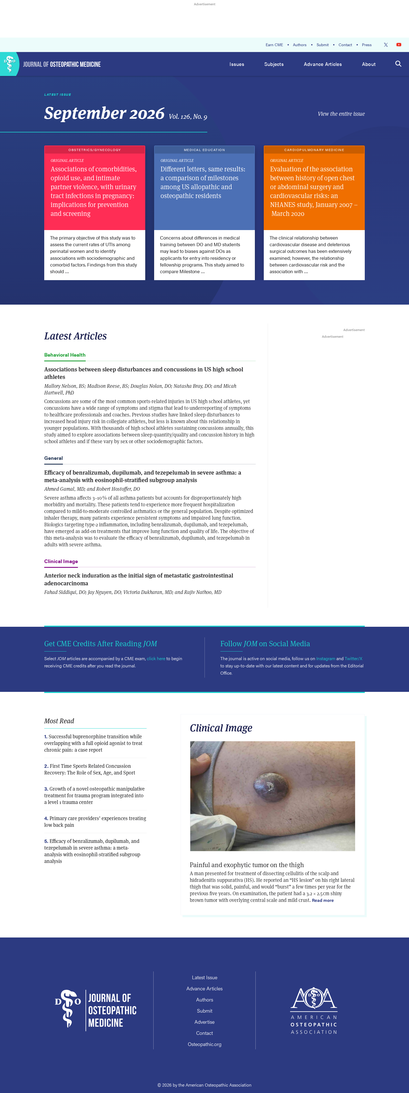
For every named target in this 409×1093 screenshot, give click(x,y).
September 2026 (125, 112)
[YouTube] (398, 44)
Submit (323, 44)
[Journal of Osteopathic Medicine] (50, 64)
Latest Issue (204, 977)
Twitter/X (353, 658)
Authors (300, 44)
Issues (237, 63)
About (369, 63)
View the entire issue (341, 113)
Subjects (274, 63)
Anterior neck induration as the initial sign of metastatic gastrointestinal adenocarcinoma (138, 579)
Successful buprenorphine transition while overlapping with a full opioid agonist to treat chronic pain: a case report (93, 743)
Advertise (204, 1021)
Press (367, 44)
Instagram (325, 658)
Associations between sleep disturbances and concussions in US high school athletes (143, 373)
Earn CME (274, 44)
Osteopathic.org (204, 1043)
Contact (345, 44)
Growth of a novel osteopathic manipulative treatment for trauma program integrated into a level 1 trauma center (94, 795)
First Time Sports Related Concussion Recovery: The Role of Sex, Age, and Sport (89, 769)
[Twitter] (385, 45)
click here (156, 658)
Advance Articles (323, 63)
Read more (323, 900)
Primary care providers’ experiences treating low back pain (95, 821)
